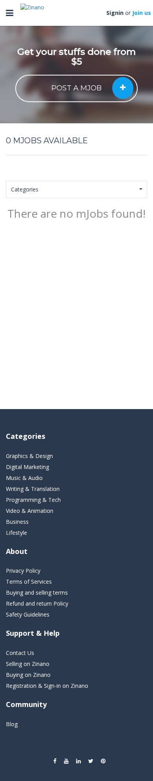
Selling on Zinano (27, 663)
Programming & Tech (33, 499)
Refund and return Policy (37, 603)
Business (17, 521)
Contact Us (20, 653)
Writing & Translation (33, 488)
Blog (12, 724)
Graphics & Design (29, 456)
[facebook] (54, 761)
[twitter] (90, 761)
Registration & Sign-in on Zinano (47, 685)
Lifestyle (16, 532)
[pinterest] (103, 761)
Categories (24, 189)
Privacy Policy (23, 570)
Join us (141, 12)
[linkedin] (78, 761)
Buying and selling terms (37, 592)
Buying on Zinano (28, 674)
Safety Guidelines (27, 614)
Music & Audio (24, 478)
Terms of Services (29, 581)
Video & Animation (29, 510)
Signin (115, 12)
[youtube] (66, 761)
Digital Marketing (27, 467)
